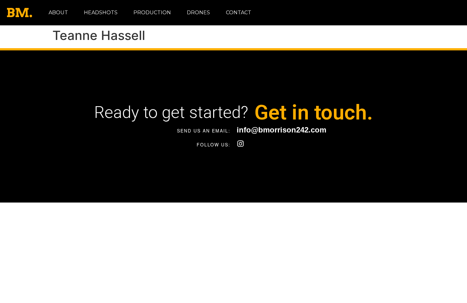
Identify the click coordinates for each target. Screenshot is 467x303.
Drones (198, 13)
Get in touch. (313, 112)
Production (152, 13)
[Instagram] (240, 143)
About (58, 13)
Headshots (101, 13)
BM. (19, 12)
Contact (238, 13)
